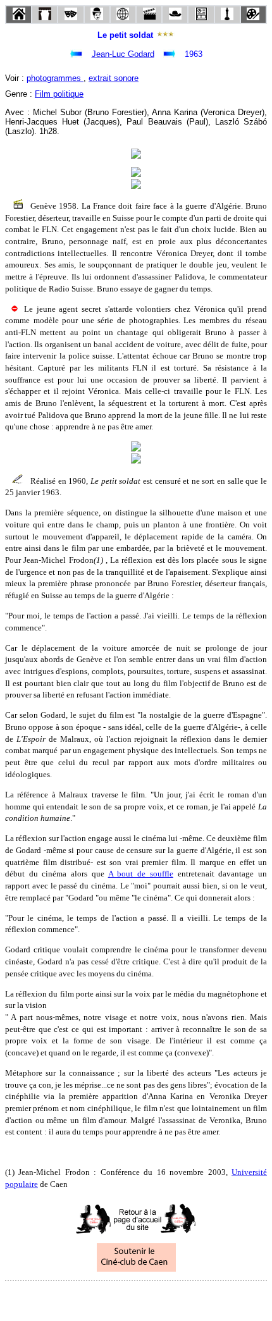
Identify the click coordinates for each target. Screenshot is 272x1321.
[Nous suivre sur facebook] (112, 1297)
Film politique (59, 94)
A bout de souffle (140, 873)
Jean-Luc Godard (123, 54)
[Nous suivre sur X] (136, 1297)
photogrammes (55, 78)
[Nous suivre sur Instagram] (160, 1297)
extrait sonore (114, 78)
